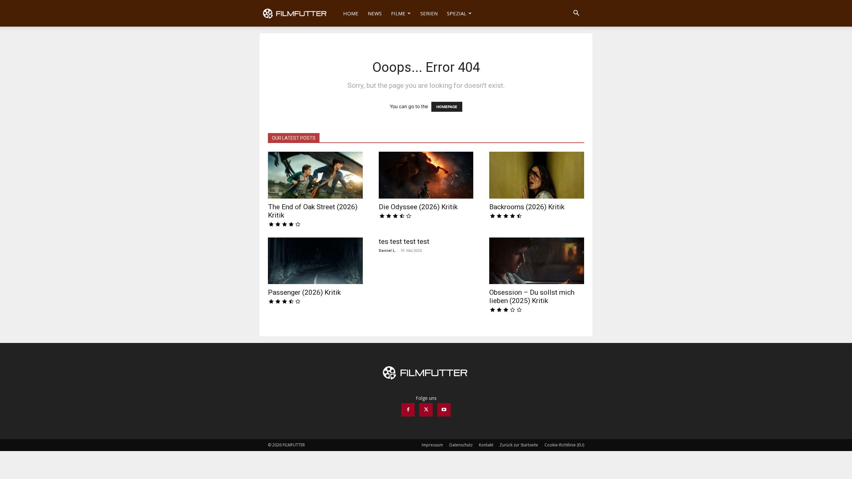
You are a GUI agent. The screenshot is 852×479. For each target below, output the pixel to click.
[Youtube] (444, 409)
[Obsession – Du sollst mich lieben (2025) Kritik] (536, 261)
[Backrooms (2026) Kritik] (536, 175)
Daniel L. (387, 250)
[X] (426, 409)
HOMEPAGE (446, 106)
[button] (576, 14)
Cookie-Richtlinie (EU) (564, 445)
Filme (398, 13)
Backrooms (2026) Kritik (526, 207)
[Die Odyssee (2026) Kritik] (426, 175)
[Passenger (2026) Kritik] (315, 261)
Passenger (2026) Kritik (304, 292)
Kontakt (486, 445)
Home (350, 13)
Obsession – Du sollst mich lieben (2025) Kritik (531, 296)
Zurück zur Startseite (519, 445)
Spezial (456, 13)
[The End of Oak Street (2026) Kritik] (315, 175)
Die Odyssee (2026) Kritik (418, 207)
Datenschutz (461, 445)
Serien (429, 13)
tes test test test (404, 241)
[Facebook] (408, 409)
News (375, 13)
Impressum (432, 445)
